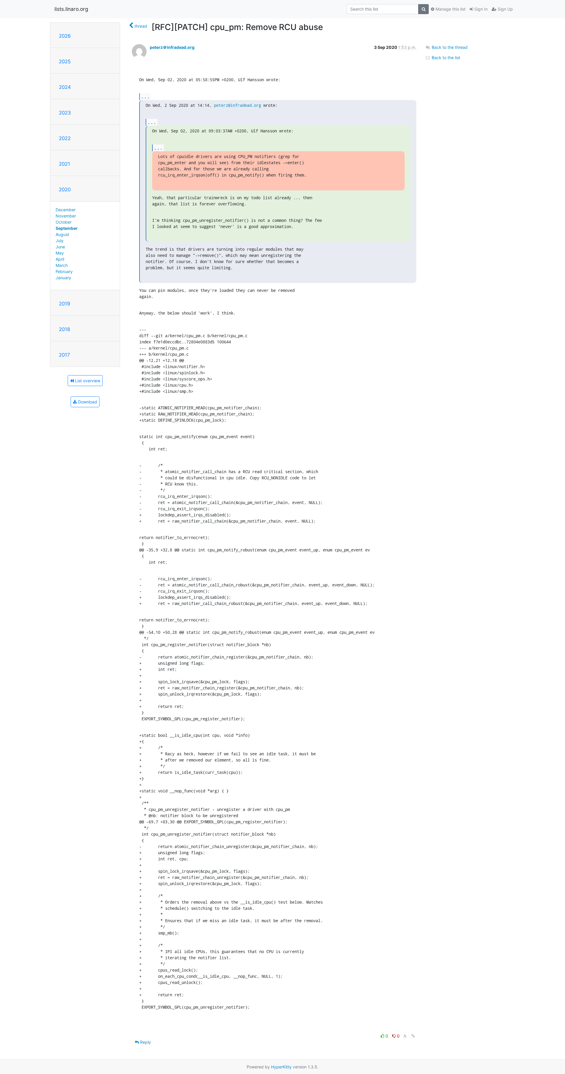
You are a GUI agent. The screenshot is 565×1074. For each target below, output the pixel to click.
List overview (87, 380)
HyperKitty (281, 1066)
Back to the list (445, 57)
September (67, 228)
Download (87, 401)
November (66, 215)
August (62, 234)
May (60, 252)
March (62, 265)
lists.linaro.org (71, 9)
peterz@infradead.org (237, 105)
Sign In (480, 8)
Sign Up (504, 8)
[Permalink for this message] (413, 1036)
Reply (145, 1042)
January (63, 277)
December (66, 209)
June (60, 246)
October (64, 222)
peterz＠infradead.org (172, 47)
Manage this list (450, 8)
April (60, 259)
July (60, 240)
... (145, 96)
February (64, 271)
